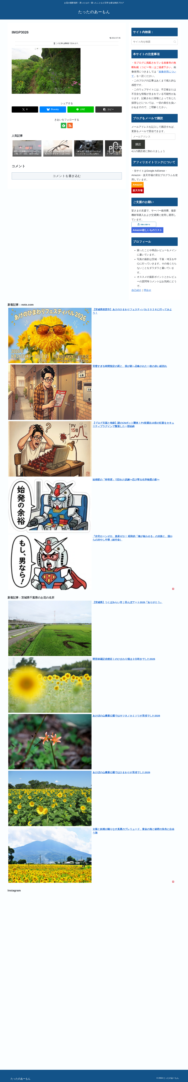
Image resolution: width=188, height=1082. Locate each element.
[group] (27, 148)
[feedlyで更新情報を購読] (63, 125)
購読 (138, 144)
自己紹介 (136, 290)
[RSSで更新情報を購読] (70, 125)
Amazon (137, 184)
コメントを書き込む (67, 176)
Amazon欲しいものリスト (147, 230)
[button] (108, 109)
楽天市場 (138, 190)
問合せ (147, 290)
